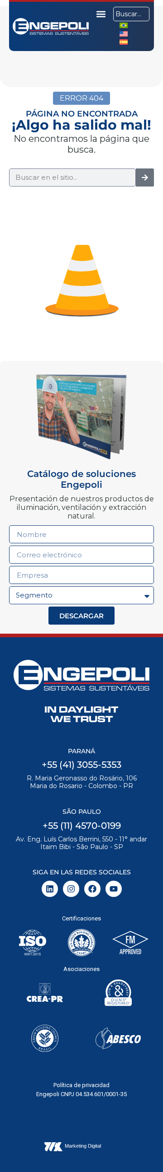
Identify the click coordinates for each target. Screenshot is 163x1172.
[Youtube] (113, 889)
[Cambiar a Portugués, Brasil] (124, 25)
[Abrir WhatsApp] (140, 1149)
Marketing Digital (83, 1146)
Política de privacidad (81, 1085)
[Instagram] (71, 889)
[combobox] (131, 14)
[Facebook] (92, 889)
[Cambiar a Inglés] (124, 33)
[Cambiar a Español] (124, 41)
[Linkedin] (50, 889)
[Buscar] (145, 177)
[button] (101, 13)
